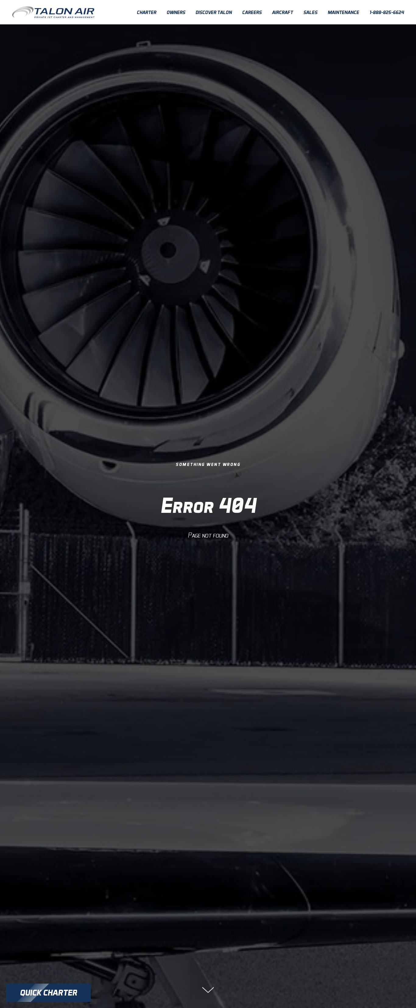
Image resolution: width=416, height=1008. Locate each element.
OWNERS (176, 12)
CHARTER (146, 12)
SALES (310, 12)
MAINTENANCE (343, 12)
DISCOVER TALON (214, 12)
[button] (48, 993)
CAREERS (252, 12)
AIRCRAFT (282, 12)
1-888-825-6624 (386, 12)
